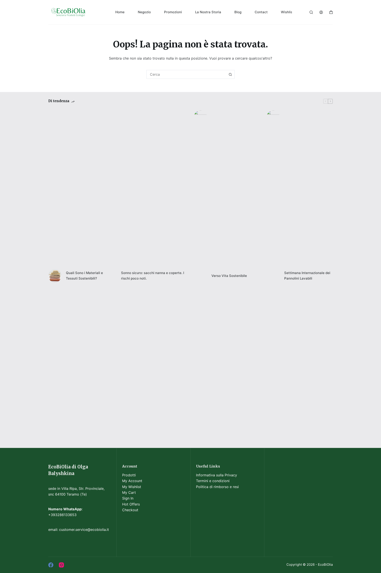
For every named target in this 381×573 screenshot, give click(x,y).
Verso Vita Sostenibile (229, 276)
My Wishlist (131, 487)
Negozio (144, 12)
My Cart (129, 492)
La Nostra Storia (208, 12)
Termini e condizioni (213, 481)
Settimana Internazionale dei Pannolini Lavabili (307, 275)
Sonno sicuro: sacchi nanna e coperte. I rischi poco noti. (152, 275)
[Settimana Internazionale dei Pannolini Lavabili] (273, 275)
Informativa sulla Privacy (216, 475)
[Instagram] (61, 564)
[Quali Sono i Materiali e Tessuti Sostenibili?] (55, 275)
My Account (132, 481)
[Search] (311, 12)
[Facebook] (50, 564)
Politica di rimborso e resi (217, 487)
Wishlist (287, 12)
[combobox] (186, 74)
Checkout (130, 510)
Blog (237, 12)
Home (120, 12)
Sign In (127, 498)
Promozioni (173, 12)
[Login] (321, 12)
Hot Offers (131, 504)
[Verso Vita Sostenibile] (200, 275)
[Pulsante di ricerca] (230, 74)
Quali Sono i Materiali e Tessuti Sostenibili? (84, 275)
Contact (261, 12)
